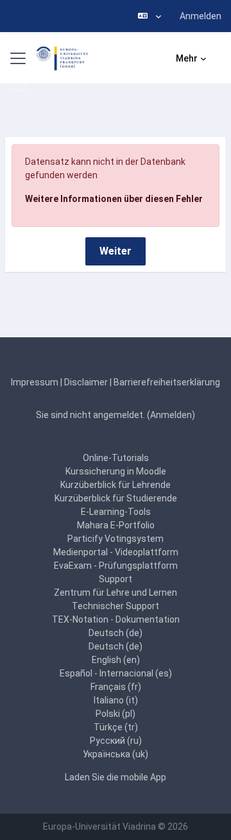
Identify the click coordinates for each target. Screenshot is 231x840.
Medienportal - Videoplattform (115, 552)
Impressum (34, 382)
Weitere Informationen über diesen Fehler (114, 199)
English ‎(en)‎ (116, 660)
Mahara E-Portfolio (116, 525)
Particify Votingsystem (115, 538)
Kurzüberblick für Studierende (116, 498)
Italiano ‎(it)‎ (116, 700)
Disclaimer (86, 382)
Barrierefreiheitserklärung (167, 382)
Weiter (115, 251)
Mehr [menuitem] (187, 58)
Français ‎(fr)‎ (115, 687)
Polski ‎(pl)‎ (115, 714)
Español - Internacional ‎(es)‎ (116, 673)
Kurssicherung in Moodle (115, 471)
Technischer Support (115, 606)
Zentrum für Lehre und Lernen (115, 592)
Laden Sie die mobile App (115, 777)
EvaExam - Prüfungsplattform (116, 565)
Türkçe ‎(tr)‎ (116, 727)
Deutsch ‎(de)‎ (115, 633)
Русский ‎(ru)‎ (116, 740)
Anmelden (200, 16)
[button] (149, 16)
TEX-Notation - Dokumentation (116, 619)
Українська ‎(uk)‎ (115, 754)
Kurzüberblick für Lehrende (115, 485)
